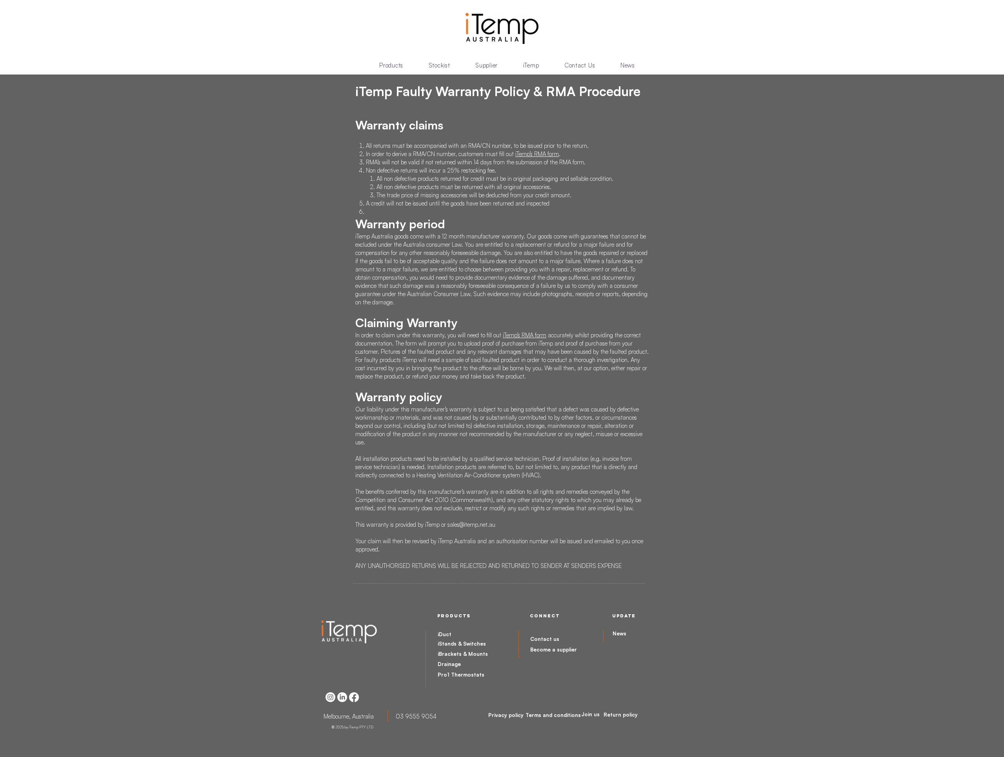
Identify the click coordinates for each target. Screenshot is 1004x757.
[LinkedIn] (342, 697)
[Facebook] (354, 697)
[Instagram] (330, 697)
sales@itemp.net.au (471, 524)
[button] (391, 65)
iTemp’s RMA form (537, 154)
